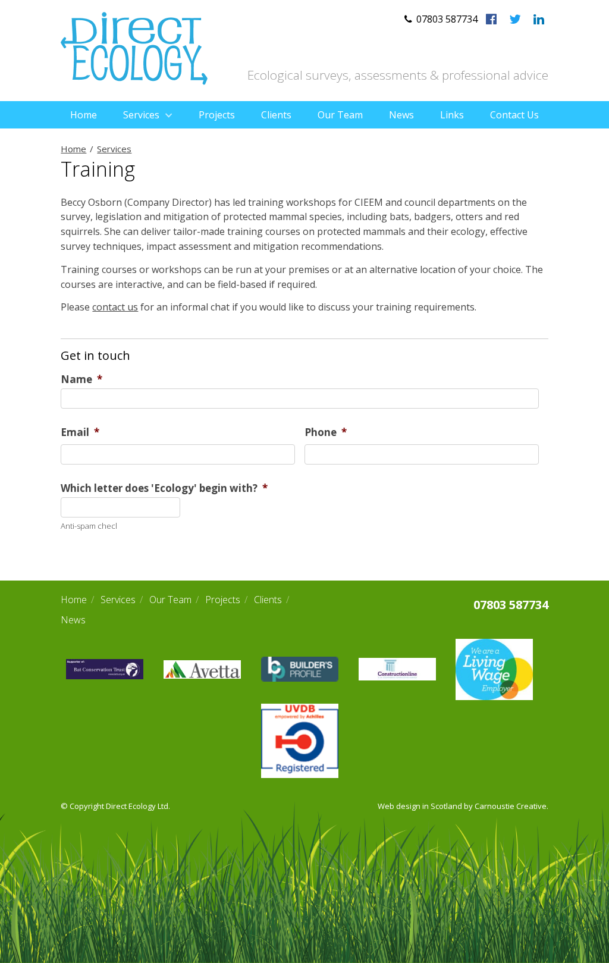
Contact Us (514, 114)
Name (81, 379)
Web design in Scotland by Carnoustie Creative (462, 806)
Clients (276, 114)
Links (452, 114)
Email (80, 432)
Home (83, 114)
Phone (325, 432)
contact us (115, 306)
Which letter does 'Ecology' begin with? (164, 488)
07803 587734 (510, 605)
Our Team (340, 114)
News (401, 114)
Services (141, 114)
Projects (217, 114)
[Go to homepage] (134, 81)
